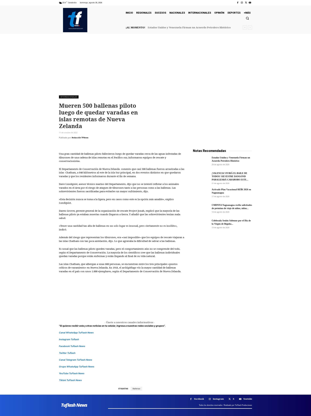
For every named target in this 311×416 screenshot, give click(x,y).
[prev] (245, 27)
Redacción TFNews (80, 137)
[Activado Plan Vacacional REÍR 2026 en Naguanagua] (201, 193)
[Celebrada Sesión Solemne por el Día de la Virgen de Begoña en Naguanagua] (201, 224)
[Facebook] (238, 3)
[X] (246, 3)
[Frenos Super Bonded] (222, 273)
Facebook (199, 398)
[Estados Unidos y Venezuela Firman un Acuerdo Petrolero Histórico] (201, 161)
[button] (247, 18)
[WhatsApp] (84, 144)
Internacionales (68, 97)
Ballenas (136, 389)
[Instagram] (242, 3)
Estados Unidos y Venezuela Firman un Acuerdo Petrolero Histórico (189, 27)
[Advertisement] (155, 66)
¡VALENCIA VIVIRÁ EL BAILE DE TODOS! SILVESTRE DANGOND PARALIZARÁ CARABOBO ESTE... (230, 176)
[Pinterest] (77, 144)
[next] (250, 27)
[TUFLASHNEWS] (75, 20)
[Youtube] (250, 3)
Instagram (218, 398)
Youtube (247, 398)
